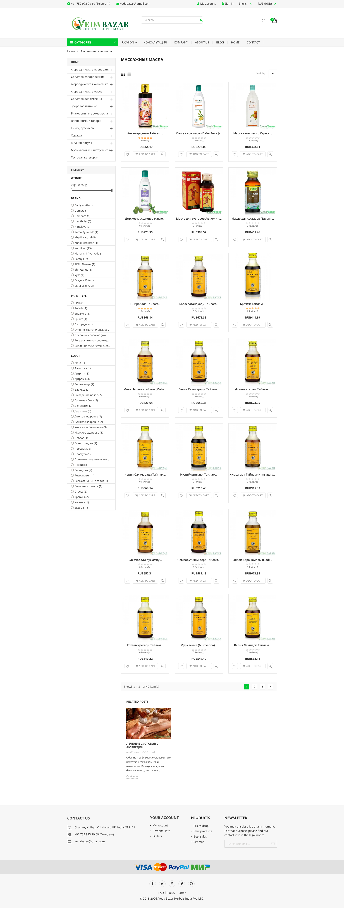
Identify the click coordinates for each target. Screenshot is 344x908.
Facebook (152, 883)
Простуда (82, 454)
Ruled (81, 308)
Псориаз (82, 465)
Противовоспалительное (92, 459)
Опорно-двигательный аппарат (92, 330)
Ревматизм (84, 475)
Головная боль (86, 400)
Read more (132, 776)
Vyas (79, 275)
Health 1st (83, 221)
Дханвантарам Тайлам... (252, 389)
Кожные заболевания (91, 427)
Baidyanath (83, 205)
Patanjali (82, 259)
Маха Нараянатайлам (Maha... (145, 389)
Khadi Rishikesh (86, 243)
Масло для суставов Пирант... (252, 219)
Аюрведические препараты (90, 69)
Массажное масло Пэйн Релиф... (199, 133)
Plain (80, 303)
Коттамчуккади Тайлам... (145, 645)
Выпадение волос (88, 395)
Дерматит (83, 411)
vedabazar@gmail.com (134, 4)
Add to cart (147, 154)
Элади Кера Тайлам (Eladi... (252, 560)
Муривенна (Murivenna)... (199, 645)
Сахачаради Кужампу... (145, 560)
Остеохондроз (86, 443)
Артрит (82, 373)
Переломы (83, 449)
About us (202, 42)
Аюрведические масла (86, 91)
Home (235, 42)
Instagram (191, 883)
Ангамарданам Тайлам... (145, 133)
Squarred (82, 313)
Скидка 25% (84, 280)
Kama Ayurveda (86, 232)
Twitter (162, 883)
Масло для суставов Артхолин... (199, 219)
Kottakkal (83, 248)
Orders (157, 836)
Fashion (128, 42)
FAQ (161, 892)
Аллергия (83, 368)
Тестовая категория (84, 157)
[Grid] (123, 74)
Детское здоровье (88, 416)
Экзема (81, 508)
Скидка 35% (84, 286)
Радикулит (83, 470)
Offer (182, 892)
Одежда (76, 135)
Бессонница (84, 384)
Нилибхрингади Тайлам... (199, 474)
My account (160, 825)
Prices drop (201, 826)
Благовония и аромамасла (89, 113)
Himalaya (82, 227)
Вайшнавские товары (86, 121)
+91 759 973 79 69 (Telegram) (90, 4)
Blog (220, 42)
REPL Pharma (85, 264)
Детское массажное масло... (145, 219)
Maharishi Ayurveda (89, 253)
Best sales (200, 836)
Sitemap (199, 842)
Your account (164, 817)
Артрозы (82, 379)
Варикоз (82, 389)
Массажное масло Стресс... (252, 133)
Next (270, 686)
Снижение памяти (88, 486)
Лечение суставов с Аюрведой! (142, 745)
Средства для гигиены (86, 99)
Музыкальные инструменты (90, 150)
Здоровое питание (84, 106)
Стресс (81, 491)
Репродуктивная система (92, 340)
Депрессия (83, 406)
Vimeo (181, 883)
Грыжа (81, 319)
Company (181, 42)
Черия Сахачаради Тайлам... (145, 474)
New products (203, 831)
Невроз (81, 438)
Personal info (161, 831)
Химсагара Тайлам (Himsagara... (253, 474)
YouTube (172, 883)
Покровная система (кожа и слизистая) (92, 335)
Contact (253, 42)
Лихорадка (84, 324)
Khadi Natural (85, 237)
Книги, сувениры (82, 128)
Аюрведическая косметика (89, 84)
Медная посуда (81, 143)
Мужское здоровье (89, 432)
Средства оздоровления (87, 77)
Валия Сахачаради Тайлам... (198, 389)
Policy (171, 892)
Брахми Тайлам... (252, 304)
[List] (129, 74)
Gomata (81, 210)
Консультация (155, 42)
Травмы (82, 497)
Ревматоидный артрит (91, 481)
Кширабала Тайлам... (145, 304)
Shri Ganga (83, 269)
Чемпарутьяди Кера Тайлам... (198, 560)
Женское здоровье (89, 422)
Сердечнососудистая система (92, 346)
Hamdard (82, 216)
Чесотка (82, 502)
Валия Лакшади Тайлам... (252, 645)
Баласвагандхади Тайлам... (199, 304)
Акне (80, 363)
